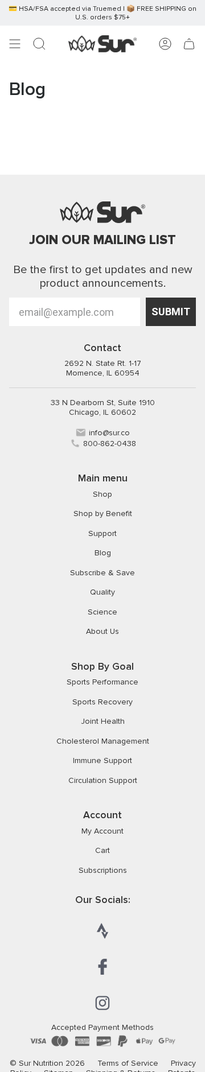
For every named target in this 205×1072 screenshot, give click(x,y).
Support (102, 533)
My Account (102, 831)
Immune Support (102, 760)
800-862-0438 (109, 443)
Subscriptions (103, 870)
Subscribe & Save (102, 573)
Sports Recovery (102, 702)
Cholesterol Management (102, 741)
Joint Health (103, 721)
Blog (103, 553)
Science (102, 612)
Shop (102, 494)
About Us (102, 631)
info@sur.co (109, 433)
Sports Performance (102, 682)
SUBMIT (170, 312)
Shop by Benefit (102, 513)
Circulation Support (102, 780)
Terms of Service (127, 1063)
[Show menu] (14, 44)
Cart (102, 850)
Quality (102, 592)
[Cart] (189, 44)
